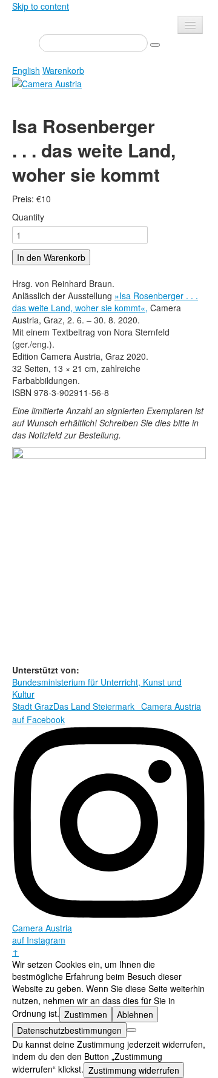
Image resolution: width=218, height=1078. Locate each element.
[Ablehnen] (131, 1030)
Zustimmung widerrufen (133, 1070)
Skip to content (40, 6)
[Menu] (190, 25)
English (26, 70)
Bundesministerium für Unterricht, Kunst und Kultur (97, 688)
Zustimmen (85, 1014)
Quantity (28, 217)
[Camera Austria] (47, 82)
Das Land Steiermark (93, 706)
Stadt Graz (32, 706)
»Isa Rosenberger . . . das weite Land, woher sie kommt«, (105, 301)
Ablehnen (135, 1014)
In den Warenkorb (51, 257)
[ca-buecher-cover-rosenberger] (109, 554)
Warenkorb (63, 70)
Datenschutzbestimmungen (69, 1030)
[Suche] (155, 45)
